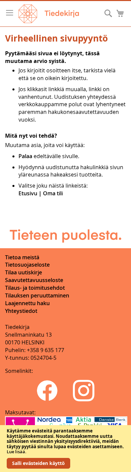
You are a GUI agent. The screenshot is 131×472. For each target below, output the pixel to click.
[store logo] (48, 13)
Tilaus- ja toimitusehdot (35, 287)
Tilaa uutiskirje (23, 272)
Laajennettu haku (27, 303)
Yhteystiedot (21, 311)
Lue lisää (16, 452)
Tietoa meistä (22, 257)
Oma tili (53, 193)
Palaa (25, 156)
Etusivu (27, 193)
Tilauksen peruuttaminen (37, 295)
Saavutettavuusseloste (34, 280)
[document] (65, 448)
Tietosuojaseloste (27, 264)
